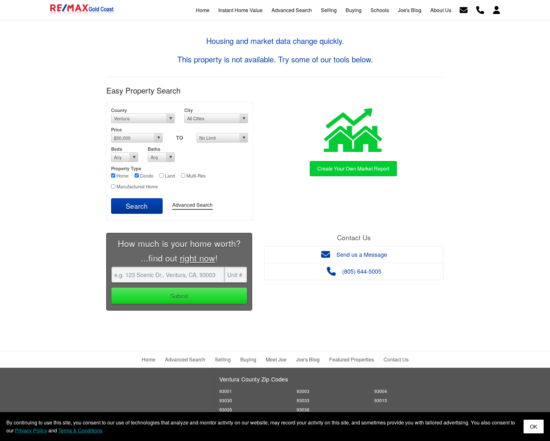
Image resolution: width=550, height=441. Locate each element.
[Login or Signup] (496, 9)
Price (116, 129)
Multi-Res (195, 175)
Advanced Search (192, 204)
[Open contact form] (464, 9)
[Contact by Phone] (480, 9)
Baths (154, 149)
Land (169, 175)
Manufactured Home (136, 186)
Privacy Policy (31, 430)
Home (122, 175)
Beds (116, 149)
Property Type (126, 168)
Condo (146, 175)
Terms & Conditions (80, 430)
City (188, 110)
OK (533, 426)
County (119, 110)
